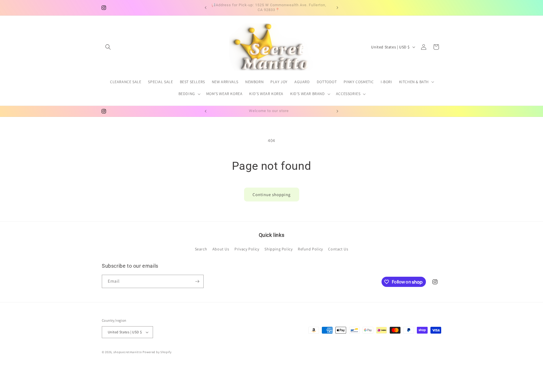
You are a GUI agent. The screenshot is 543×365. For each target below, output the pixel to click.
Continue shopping (272, 194)
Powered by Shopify (157, 352)
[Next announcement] (337, 7)
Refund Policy (310, 249)
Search (201, 249)
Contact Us (338, 249)
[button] (108, 47)
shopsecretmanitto (127, 352)
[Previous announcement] (205, 7)
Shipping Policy (278, 249)
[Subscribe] (197, 281)
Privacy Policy (246, 249)
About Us (220, 249)
